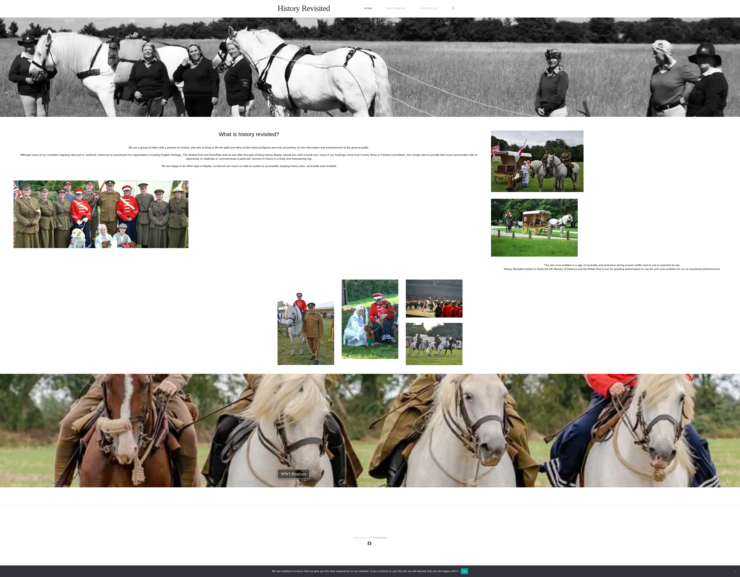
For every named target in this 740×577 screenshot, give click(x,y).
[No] (735, 571)
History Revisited (304, 8)
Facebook (380, 538)
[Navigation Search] (453, 8)
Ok (464, 571)
